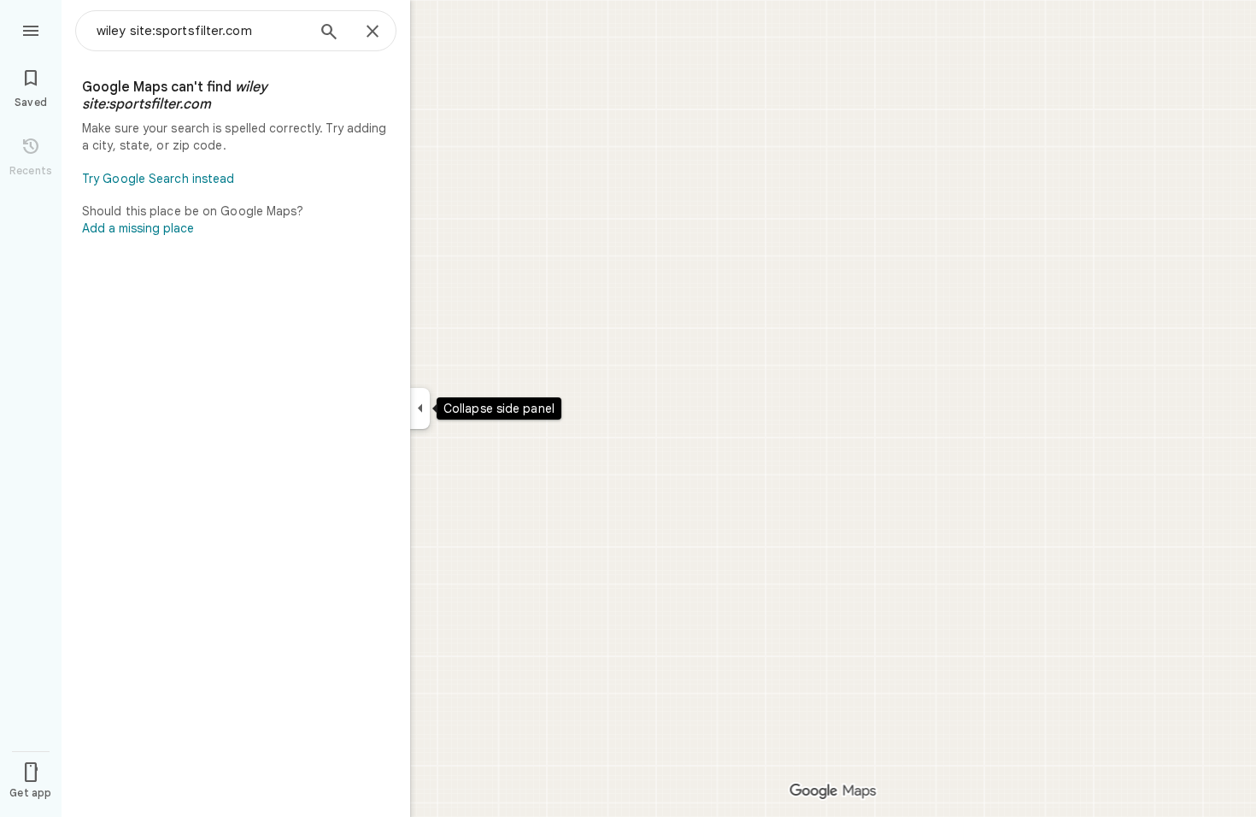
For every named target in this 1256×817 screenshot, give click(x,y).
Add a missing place (138, 228)
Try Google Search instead (158, 178)
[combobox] (201, 31)
